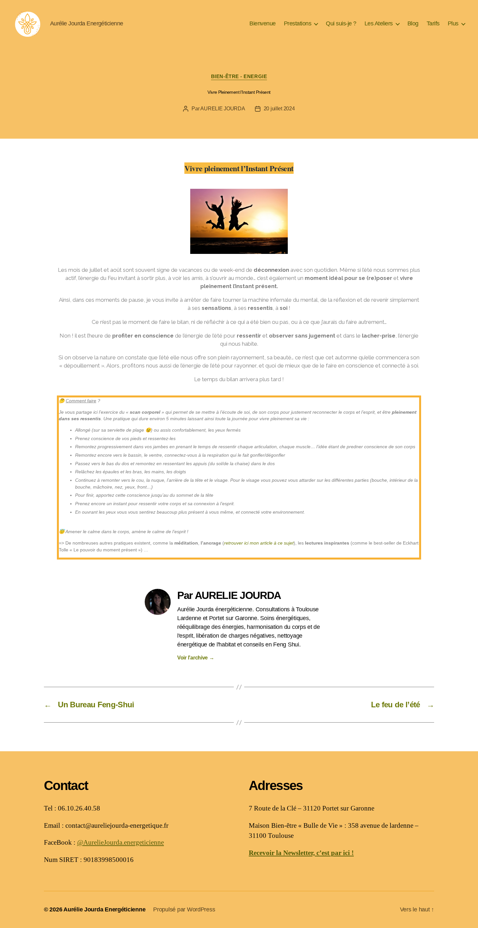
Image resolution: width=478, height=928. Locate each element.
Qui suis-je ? (341, 23)
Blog (412, 23)
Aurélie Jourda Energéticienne (104, 909)
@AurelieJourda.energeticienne (120, 842)
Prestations (298, 23)
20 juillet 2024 (279, 108)
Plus (453, 23)
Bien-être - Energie (239, 76)
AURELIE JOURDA (222, 108)
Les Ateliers (379, 23)
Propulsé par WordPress (184, 909)
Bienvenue (262, 23)
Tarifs (433, 23)
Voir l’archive (195, 657)
